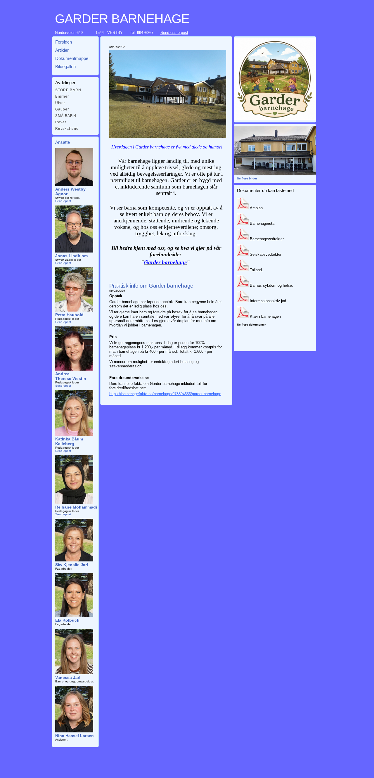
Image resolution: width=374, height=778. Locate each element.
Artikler (62, 50)
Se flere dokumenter (251, 324)
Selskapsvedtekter (265, 254)
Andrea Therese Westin (70, 376)
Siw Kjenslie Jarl (71, 564)
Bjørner (62, 96)
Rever (61, 122)
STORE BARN (68, 90)
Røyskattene (67, 128)
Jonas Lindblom (71, 255)
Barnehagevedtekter (266, 239)
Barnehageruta (261, 223)
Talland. (256, 270)
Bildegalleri (65, 66)
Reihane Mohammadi (76, 507)
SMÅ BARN (65, 115)
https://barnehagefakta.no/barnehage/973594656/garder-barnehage (165, 394)
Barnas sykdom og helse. (271, 285)
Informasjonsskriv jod (267, 301)
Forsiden (63, 41)
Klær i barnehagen (265, 316)
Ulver (60, 103)
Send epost (63, 201)
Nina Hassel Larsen (74, 735)
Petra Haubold (69, 314)
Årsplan (256, 208)
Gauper (62, 109)
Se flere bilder (247, 178)
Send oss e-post (174, 32)
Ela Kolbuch (67, 620)
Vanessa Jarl (67, 677)
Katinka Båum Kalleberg (69, 441)
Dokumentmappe (71, 58)
